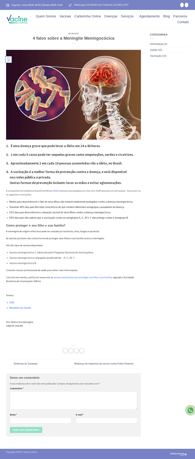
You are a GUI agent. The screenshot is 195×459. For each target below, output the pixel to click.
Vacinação (73, 33)
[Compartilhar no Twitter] (70, 350)
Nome (13, 414)
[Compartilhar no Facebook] (65, 350)
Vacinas (65, 16)
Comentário (17, 388)
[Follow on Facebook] (182, 5)
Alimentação (157, 44)
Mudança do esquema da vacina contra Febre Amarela (104, 363)
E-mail (80, 414)
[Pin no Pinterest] (76, 350)
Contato (183, 22)
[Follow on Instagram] (186, 5)
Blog (166, 16)
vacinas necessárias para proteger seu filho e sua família (82, 277)
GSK (11, 302)
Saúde (153, 50)
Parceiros (180, 16)
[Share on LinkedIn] (81, 350)
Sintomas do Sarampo (25, 363)
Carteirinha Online (87, 16)
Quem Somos (46, 16)
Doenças (110, 16)
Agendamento (149, 16)
